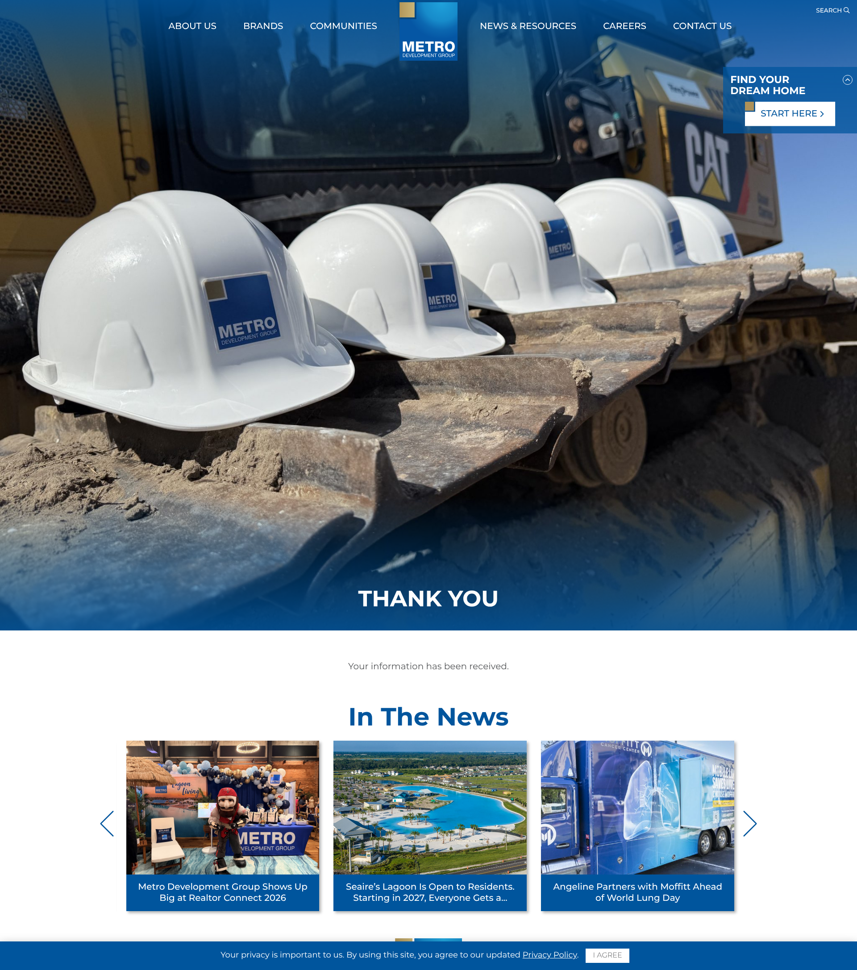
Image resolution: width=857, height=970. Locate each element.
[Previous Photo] (108, 823)
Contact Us (702, 26)
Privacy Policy (550, 955)
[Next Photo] (749, 823)
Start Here (790, 113)
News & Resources (528, 26)
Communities (343, 26)
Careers (624, 26)
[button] (848, 78)
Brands (263, 26)
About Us (192, 26)
